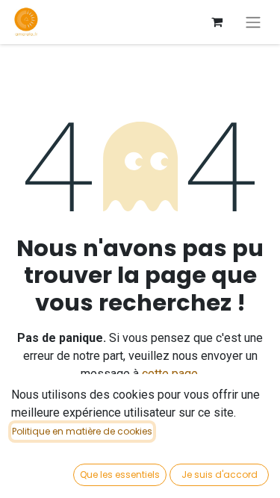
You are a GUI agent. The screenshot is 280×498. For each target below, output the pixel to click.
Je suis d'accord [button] (219, 474)
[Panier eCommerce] (216, 22)
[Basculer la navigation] (253, 22)
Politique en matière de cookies (82, 431)
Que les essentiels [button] (120, 474)
